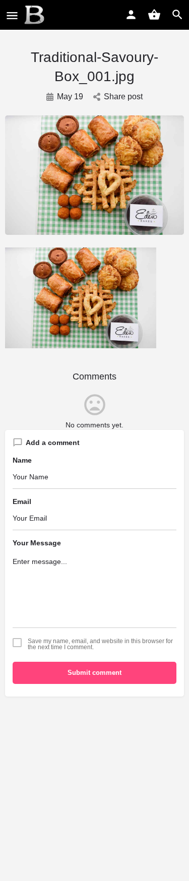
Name (22, 460)
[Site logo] (35, 15)
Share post (123, 96)
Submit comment (94, 672)
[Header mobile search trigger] (177, 14)
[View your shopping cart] (154, 14)
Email (22, 501)
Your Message (37, 543)
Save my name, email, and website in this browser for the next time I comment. (100, 644)
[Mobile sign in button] (131, 14)
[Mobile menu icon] (12, 15)
